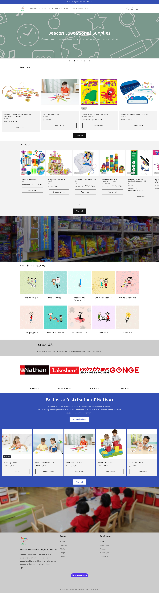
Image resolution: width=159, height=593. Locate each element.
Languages (30, 333)
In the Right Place (10, 462)
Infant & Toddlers (127, 298)
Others (62, 556)
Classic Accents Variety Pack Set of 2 (95, 114)
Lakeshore (63, 389)
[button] (47, 8)
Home (102, 541)
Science (126, 333)
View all (79, 135)
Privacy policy (94, 589)
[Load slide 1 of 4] (74, 61)
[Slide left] (74, 205)
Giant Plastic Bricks (105, 462)
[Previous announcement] (20, 2)
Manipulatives (54, 333)
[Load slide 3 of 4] (81, 61)
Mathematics (78, 333)
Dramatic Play (102, 298)
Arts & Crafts (54, 298)
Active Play (30, 298)
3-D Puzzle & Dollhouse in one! (57, 180)
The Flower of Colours (51, 114)
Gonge (62, 553)
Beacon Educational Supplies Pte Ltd (77, 589)
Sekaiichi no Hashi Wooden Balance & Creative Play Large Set (17, 115)
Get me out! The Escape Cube (45, 462)
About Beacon (105, 545)
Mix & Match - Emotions (137, 462)
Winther (93, 389)
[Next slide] (89, 61)
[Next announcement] (138, 2)
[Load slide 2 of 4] (78, 61)
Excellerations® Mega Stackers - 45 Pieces (109, 180)
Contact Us (104, 556)
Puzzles (102, 333)
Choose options (59, 192)
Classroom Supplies (79, 299)
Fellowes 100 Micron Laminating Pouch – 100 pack (137, 181)
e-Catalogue (104, 553)
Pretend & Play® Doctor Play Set (85, 180)
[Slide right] (84, 205)
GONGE (123, 389)
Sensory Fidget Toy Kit (30, 179)
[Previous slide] (69, 61)
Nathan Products (79, 419)
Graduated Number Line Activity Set (134, 114)
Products (103, 549)
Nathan (33, 389)
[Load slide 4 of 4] (84, 61)
